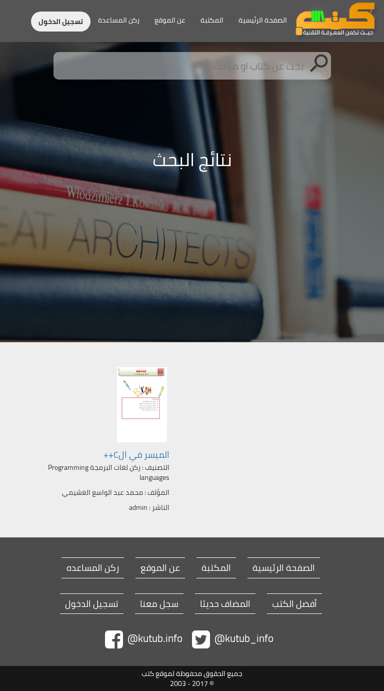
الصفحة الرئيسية (262, 20)
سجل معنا (159, 603)
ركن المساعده (92, 567)
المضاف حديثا (225, 603)
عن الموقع (170, 20)
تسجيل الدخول (60, 22)
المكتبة (212, 20)
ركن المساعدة (119, 20)
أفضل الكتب (294, 603)
